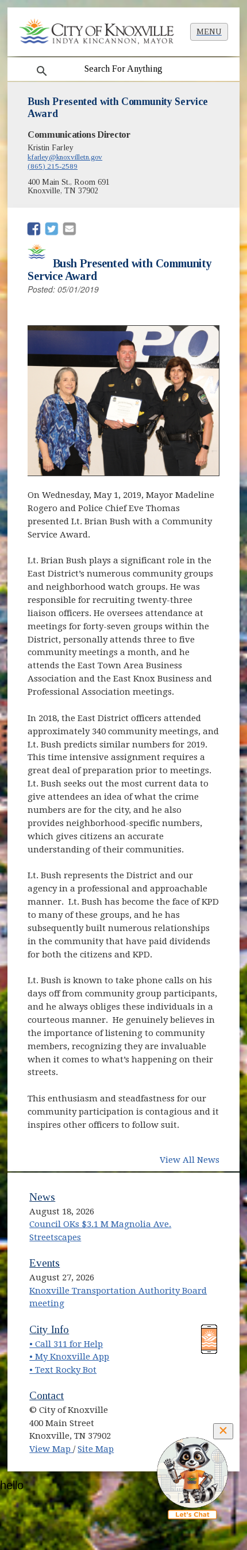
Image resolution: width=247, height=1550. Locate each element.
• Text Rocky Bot (63, 1370)
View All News (189, 1160)
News (42, 1197)
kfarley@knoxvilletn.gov (65, 157)
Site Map (96, 1449)
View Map (51, 1449)
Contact (46, 1395)
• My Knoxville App (69, 1357)
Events (44, 1263)
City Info (49, 1329)
